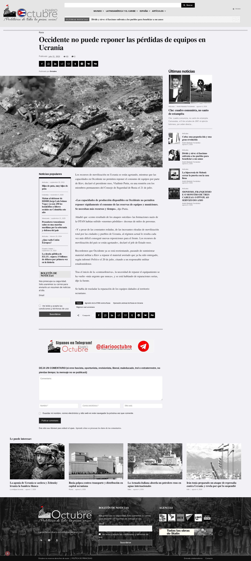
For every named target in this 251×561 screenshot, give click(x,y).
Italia (129, 489)
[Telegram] (82, 64)
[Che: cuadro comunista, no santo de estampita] (190, 89)
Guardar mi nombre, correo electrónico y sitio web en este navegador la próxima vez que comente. (88, 413)
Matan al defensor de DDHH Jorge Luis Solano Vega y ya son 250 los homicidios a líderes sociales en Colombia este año (54, 205)
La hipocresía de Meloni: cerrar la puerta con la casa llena (119, 19)
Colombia (45, 195)
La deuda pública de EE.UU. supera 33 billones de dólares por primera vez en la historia (55, 258)
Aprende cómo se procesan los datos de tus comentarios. (99, 428)
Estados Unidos (47, 249)
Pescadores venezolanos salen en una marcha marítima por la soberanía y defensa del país (54, 226)
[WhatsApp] (48, 64)
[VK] (89, 64)
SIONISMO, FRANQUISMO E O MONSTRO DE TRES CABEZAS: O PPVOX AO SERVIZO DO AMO (196, 196)
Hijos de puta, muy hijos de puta (55, 187)
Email (41, 295)
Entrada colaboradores (193, 558)
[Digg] (95, 64)
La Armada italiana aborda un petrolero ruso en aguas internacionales (154, 484)
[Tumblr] (75, 64)
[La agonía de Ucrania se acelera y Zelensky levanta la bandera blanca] (37, 461)
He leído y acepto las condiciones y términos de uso (54, 307)
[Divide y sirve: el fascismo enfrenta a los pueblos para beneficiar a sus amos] (174, 155)
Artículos (45, 182)
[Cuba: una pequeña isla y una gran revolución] (174, 138)
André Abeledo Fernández (186, 106)
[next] (238, 19)
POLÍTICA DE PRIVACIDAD (82, 558)
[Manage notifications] (7, 553)
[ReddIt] (62, 64)
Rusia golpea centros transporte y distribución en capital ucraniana (96, 484)
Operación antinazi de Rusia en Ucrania (128, 303)
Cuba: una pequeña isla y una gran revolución (197, 138)
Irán (188, 489)
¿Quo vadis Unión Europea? (50, 241)
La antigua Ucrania (16, 489)
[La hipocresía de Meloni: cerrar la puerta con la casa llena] (174, 174)
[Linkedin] (55, 64)
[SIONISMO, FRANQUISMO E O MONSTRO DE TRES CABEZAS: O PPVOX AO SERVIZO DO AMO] (174, 193)
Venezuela (45, 218)
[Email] (68, 64)
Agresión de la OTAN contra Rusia (97, 303)
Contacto (209, 558)
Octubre (53, 71)
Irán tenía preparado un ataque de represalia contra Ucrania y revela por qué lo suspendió (211, 484)
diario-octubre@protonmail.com (67, 532)
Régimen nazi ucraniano (85, 307)
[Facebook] (42, 64)
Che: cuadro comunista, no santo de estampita (188, 112)
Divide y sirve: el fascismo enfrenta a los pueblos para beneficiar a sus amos (195, 156)
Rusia (41, 32)
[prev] (234, 19)
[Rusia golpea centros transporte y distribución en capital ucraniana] (96, 461)
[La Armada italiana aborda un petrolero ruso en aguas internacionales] (155, 461)
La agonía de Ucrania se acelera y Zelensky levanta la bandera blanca (33, 484)
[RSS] (41, 540)
